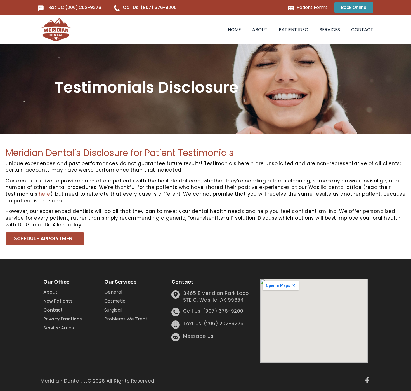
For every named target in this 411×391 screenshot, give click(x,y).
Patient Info (293, 29)
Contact (362, 29)
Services (330, 29)
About (260, 29)
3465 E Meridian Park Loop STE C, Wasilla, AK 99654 (216, 296)
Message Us (198, 336)
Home (234, 29)
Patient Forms (312, 7)
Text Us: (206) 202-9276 (73, 7)
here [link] (44, 194)
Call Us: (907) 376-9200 (150, 7)
